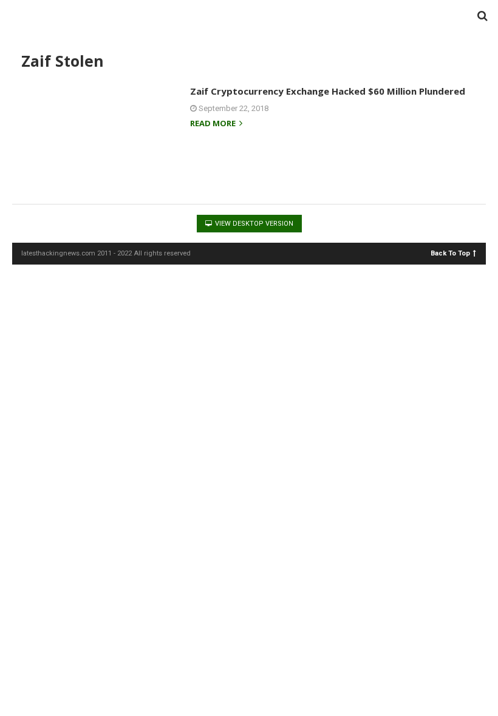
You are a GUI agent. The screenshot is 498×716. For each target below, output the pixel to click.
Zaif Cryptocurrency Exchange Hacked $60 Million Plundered (327, 91)
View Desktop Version (253, 224)
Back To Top (450, 252)
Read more (213, 124)
